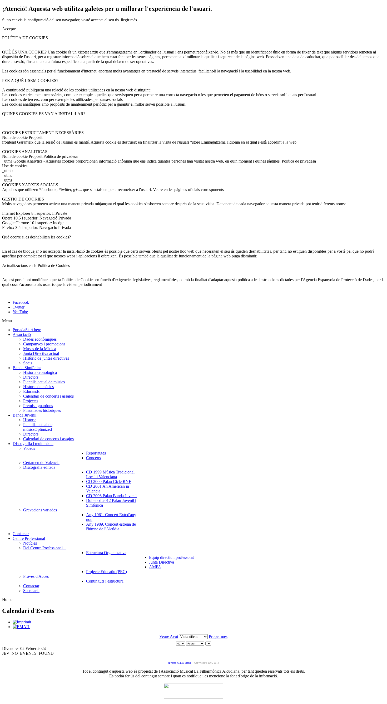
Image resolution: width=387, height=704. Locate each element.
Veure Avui (168, 636)
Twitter (18, 307)
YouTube (20, 312)
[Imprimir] (22, 622)
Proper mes (218, 636)
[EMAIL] (21, 626)
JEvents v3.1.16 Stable (179, 663)
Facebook (21, 302)
